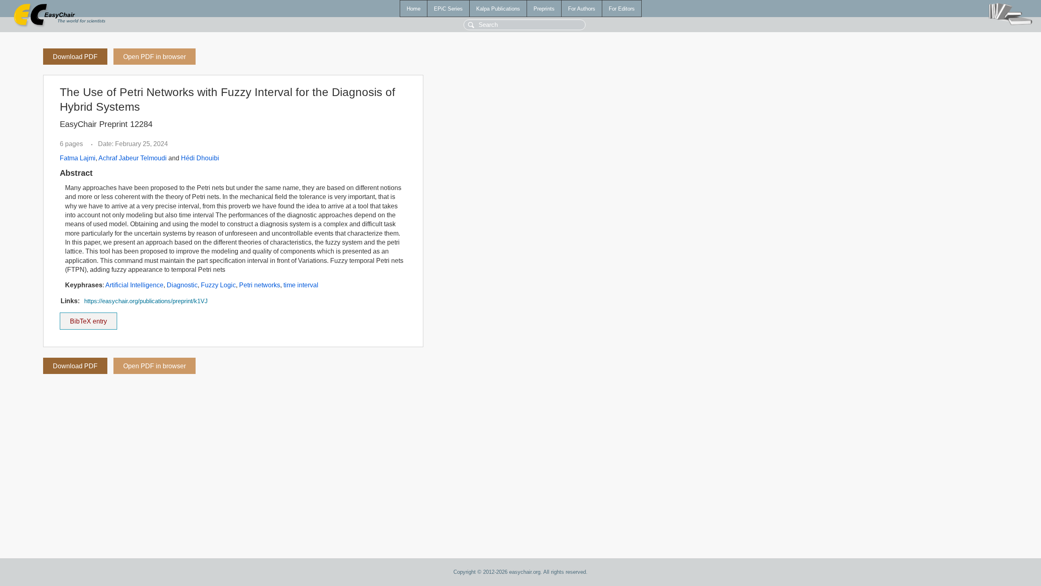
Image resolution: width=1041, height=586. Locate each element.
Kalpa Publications (498, 9)
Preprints (544, 9)
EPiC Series (448, 9)
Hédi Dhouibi (200, 158)
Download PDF (75, 56)
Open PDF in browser (154, 56)
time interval (300, 285)
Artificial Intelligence (134, 285)
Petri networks (259, 285)
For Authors (581, 9)
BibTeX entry (93, 319)
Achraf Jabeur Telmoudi (132, 158)
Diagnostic (182, 285)
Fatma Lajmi (78, 158)
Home (413, 9)
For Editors (622, 9)
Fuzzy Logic (218, 285)
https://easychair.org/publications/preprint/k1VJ (146, 301)
